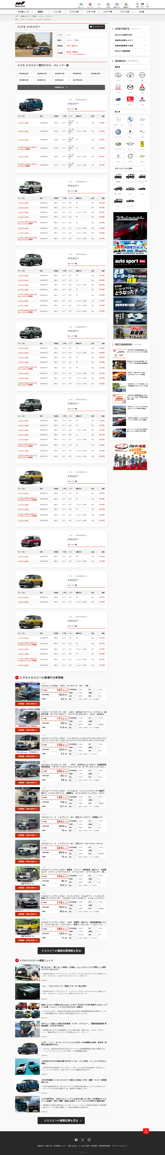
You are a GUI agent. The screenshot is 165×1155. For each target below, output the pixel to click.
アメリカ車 (74, 12)
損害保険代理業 (104, 1146)
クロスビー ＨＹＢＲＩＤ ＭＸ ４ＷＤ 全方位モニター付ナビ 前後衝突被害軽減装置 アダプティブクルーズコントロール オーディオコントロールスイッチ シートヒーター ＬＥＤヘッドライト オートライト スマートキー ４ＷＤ (73, 766)
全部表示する (59, 87)
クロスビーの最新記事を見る (61, 1120)
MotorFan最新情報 (122, 51)
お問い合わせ (72, 1146)
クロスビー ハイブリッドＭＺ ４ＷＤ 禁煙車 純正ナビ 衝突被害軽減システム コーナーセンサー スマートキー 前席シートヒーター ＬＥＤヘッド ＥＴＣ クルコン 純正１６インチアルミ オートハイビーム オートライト (73, 923)
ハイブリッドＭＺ (23, 140)
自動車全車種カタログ (124, 40)
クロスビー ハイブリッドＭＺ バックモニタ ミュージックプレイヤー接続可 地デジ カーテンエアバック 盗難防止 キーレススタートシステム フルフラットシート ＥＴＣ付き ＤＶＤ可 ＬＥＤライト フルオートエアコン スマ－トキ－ (73, 792)
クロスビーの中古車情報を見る (76, 54)
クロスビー (30, 19)
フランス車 (124, 12)
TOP (16, 16)
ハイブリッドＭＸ (23, 123)
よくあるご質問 (84, 1146)
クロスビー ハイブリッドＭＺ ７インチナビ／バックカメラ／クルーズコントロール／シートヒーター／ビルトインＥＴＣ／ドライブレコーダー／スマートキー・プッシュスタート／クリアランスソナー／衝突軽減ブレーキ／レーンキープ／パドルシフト (73, 739)
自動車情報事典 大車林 (124, 46)
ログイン (142, 6)
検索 (137, 6)
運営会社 (41, 1146)
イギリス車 (90, 12)
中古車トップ (23, 12)
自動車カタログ (25, 16)
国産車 (40, 12)
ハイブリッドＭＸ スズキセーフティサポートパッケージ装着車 (27, 499)
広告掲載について (59, 1146)
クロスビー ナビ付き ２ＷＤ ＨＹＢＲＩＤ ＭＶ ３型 (64, 686)
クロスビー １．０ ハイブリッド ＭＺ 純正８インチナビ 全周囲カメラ (72, 817)
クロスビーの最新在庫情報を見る (61, 950)
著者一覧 (49, 1146)
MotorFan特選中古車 (123, 35)
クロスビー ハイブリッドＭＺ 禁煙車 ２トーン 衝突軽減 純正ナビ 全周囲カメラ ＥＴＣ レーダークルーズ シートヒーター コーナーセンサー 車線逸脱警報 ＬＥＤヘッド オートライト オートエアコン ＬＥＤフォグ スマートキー (73, 871)
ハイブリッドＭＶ (23, 207)
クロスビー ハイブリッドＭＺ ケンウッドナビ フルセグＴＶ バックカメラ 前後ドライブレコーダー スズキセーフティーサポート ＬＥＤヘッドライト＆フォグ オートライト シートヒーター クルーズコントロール (73, 897)
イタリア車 (107, 12)
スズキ (41, 16)
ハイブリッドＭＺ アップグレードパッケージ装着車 (27, 148)
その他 (141, 12)
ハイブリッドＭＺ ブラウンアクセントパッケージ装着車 (27, 222)
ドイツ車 (57, 12)
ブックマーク (98, 27)
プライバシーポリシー (119, 1146)
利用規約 (94, 1146)
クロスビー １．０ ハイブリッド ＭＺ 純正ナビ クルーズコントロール (72, 843)
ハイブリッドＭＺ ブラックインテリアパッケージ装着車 (27, 445)
